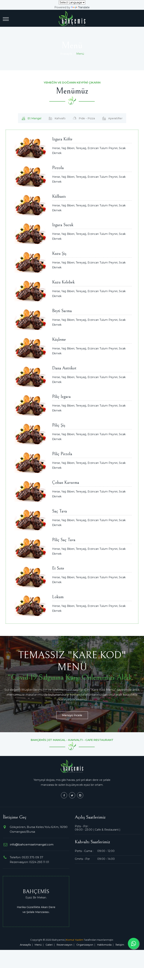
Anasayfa (66, 53)
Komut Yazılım (74, 939)
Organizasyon (84, 944)
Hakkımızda (104, 944)
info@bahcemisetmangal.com (31, 844)
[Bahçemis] (72, 18)
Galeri (49, 944)
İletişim (120, 944)
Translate (84, 7)
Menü (38, 944)
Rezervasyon (64, 944)
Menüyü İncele (72, 715)
